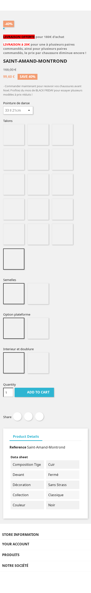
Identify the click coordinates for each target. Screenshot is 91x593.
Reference (18, 447)
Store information (20, 534)
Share (17, 416)
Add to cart (35, 392)
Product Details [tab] (26, 436)
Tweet (28, 416)
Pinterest (39, 416)
